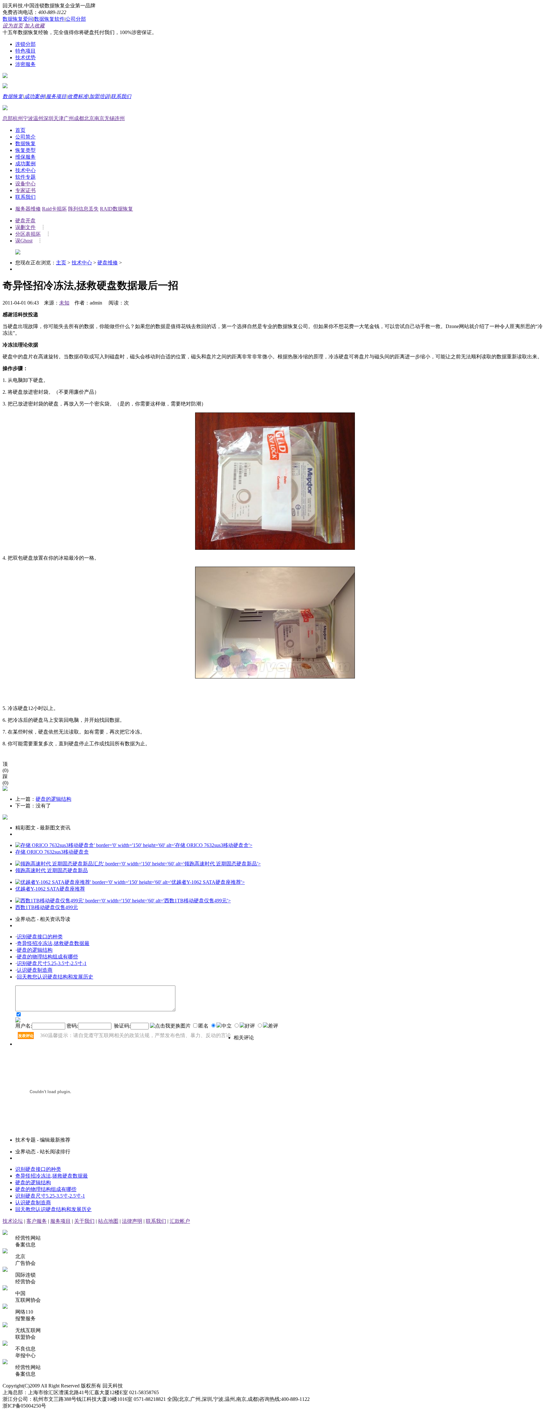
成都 (79, 118)
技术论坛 (13, 1221)
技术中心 (25, 170)
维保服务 (25, 157)
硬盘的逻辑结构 (53, 799)
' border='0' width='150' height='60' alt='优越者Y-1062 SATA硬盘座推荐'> (167, 882)
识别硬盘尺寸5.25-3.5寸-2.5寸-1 (52, 963)
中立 (227, 1026)
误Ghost (23, 240)
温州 (38, 118)
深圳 (48, 118)
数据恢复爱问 (18, 19)
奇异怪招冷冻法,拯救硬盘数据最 (53, 943)
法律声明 (132, 1221)
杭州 (18, 118)
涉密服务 (25, 64)
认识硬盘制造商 (35, 970)
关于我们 (84, 1221)
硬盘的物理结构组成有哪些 (47, 956)
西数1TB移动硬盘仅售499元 (46, 907)
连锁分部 (25, 44)
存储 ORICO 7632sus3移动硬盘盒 (52, 852)
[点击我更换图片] (170, 1026)
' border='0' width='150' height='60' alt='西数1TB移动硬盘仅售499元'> (157, 900)
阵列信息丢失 (83, 208)
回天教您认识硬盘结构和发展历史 (55, 976)
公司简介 (25, 137)
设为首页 (13, 25)
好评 (250, 1026)
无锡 (109, 118)
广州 (69, 118)
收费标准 (77, 96)
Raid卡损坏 (54, 208)
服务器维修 (28, 208)
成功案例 (34, 96)
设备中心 (25, 183)
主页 (61, 262)
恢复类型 (25, 150)
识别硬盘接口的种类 (40, 936)
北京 (89, 118)
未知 (64, 302)
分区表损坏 (28, 234)
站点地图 (108, 1221)
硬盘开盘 (25, 220)
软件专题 (25, 177)
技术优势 (25, 57)
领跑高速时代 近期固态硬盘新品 (51, 870)
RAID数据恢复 (116, 208)
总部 (8, 118)
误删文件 (25, 227)
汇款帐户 (180, 1221)
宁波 (28, 118)
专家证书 (25, 190)
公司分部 (76, 19)
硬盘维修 (107, 262)
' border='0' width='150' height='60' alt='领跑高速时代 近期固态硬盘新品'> (182, 863)
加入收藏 (34, 25)
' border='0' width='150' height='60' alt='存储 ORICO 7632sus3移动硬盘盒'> (173, 845)
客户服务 (36, 1221)
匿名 (204, 1026)
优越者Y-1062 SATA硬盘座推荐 (50, 889)
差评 (273, 1026)
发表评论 (25, 1036)
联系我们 (121, 96)
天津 (58, 118)
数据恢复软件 (49, 19)
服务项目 (56, 96)
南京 (99, 118)
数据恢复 (13, 96)
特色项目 (25, 51)
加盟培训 (99, 96)
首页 (20, 130)
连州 (120, 118)
